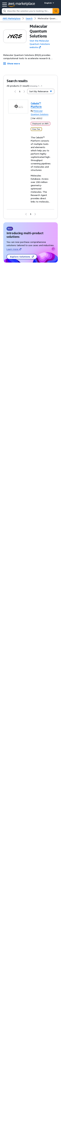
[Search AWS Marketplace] (56, 11)
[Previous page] (15, 91)
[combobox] (27, 11)
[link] (48, 18)
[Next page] (24, 91)
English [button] (48, 3)
